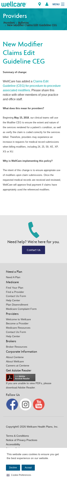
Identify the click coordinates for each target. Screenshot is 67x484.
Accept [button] (28, 467)
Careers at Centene (17, 365)
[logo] (13, 3)
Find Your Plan (14, 287)
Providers (9, 22)
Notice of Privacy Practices (21, 440)
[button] (19, 475)
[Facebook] (12, 404)
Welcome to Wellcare (18, 319)
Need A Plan (13, 277)
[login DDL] (46, 4)
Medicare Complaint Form (21, 308)
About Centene (15, 357)
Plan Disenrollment (17, 304)
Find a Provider (15, 291)
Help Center (13, 300)
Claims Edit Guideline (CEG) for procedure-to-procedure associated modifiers (32, 86)
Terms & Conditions (17, 435)
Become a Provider (17, 323)
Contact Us (33, 250)
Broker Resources (16, 346)
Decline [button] (13, 467)
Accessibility (13, 444)
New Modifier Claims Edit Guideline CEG (32, 25)
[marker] (39, 4)
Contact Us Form (16, 296)
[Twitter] (25, 404)
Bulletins (23, 22)
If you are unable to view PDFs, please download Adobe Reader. (28, 385)
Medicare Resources (18, 327)
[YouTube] (39, 404)
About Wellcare (15, 361)
